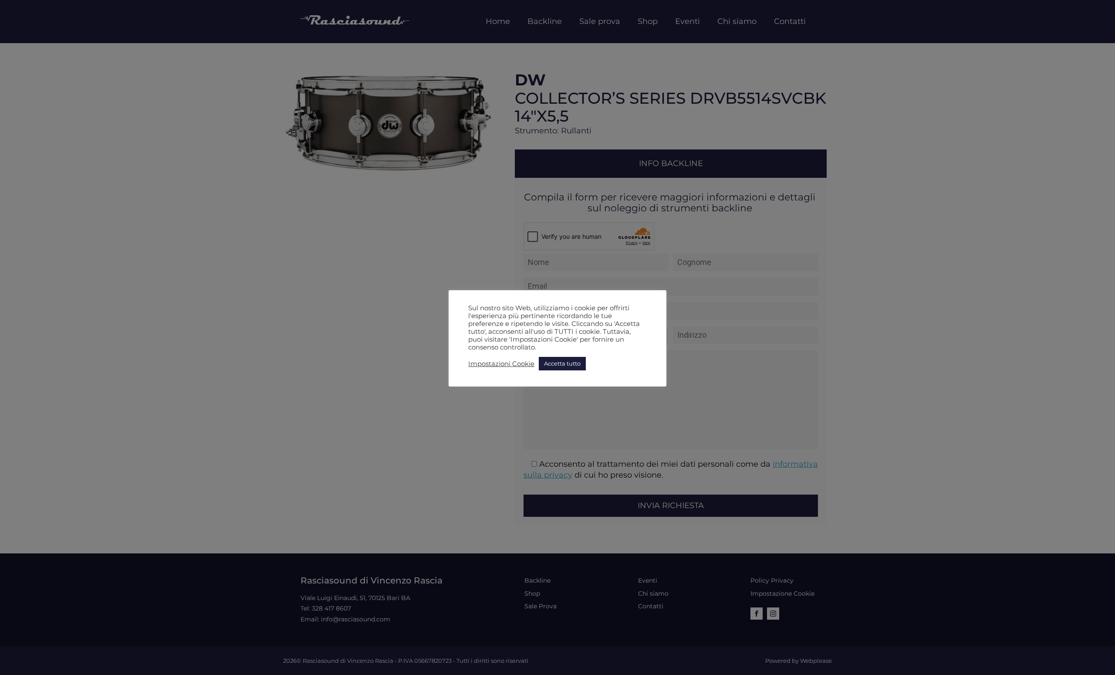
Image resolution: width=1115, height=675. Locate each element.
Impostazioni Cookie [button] (501, 364)
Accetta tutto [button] (562, 363)
